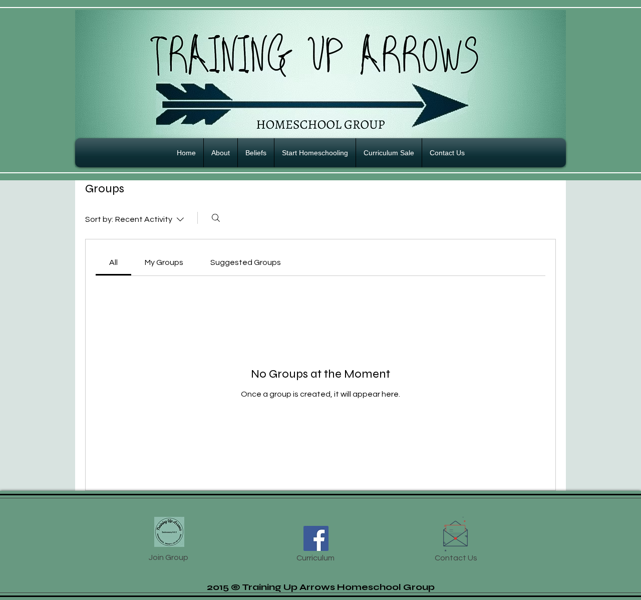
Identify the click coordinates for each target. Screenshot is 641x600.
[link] (113, 262)
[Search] (216, 218)
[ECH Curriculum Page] (316, 538)
